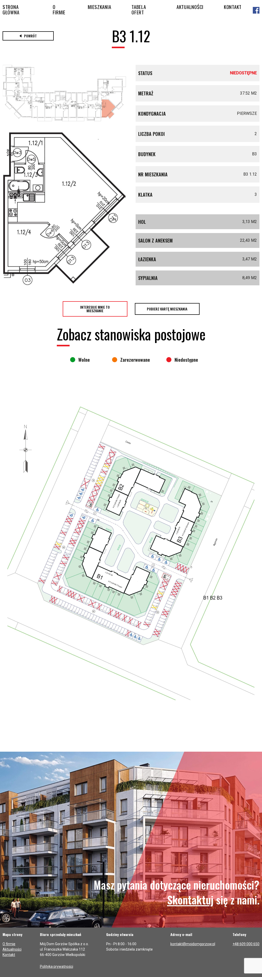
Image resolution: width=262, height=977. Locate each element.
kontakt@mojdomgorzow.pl (192, 944)
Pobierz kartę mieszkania (167, 308)
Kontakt (233, 6)
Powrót (30, 35)
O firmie (59, 9)
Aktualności (190, 6)
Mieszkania (99, 6)
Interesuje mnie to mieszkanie (95, 308)
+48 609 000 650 (246, 944)
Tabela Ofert (139, 9)
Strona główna (11, 9)
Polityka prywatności (56, 966)
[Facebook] (256, 10)
